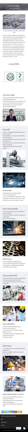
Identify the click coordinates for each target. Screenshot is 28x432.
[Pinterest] (15, 412)
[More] (21, 412)
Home (10, 8)
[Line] (5, 412)
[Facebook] (2, 412)
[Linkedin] (13, 412)
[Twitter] (8, 412)
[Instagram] (10, 412)
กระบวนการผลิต (14, 6)
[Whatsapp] (18, 412)
